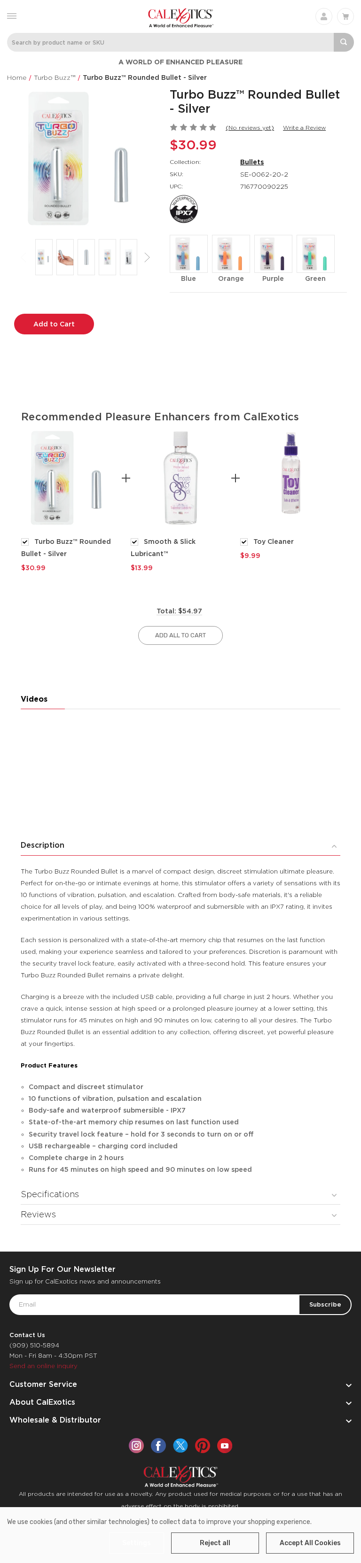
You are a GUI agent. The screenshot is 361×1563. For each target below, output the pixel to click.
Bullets (252, 162)
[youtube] (224, 1445)
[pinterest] (202, 1445)
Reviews (38, 1214)
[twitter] (180, 1445)
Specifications (50, 1194)
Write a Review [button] (304, 127)
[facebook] (158, 1445)
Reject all (215, 1543)
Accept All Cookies (310, 1543)
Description (42, 845)
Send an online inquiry (43, 1366)
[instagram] (136, 1445)
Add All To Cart (180, 635)
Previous (23, 257)
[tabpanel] (71, 500)
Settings (136, 1543)
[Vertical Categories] (11, 15)
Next (147, 257)
